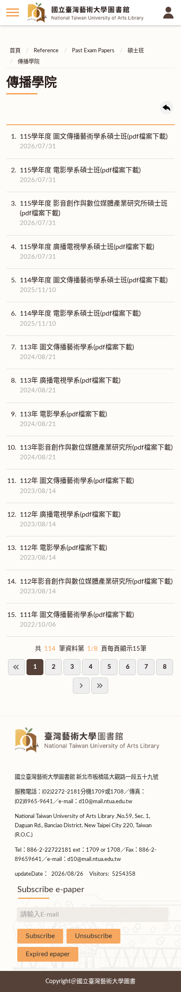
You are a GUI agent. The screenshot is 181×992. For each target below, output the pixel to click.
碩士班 (136, 51)
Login (168, 12)
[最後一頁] (99, 686)
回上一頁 (166, 107)
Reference (46, 51)
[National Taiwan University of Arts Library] (90, 13)
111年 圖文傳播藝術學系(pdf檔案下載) (70, 619)
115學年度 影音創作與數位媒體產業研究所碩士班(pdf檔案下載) (89, 213)
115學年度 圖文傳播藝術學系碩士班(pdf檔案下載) (89, 141)
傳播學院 (29, 61)
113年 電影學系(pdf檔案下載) (59, 419)
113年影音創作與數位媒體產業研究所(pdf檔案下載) (90, 452)
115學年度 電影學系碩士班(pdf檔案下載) (76, 175)
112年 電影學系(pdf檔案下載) (57, 552)
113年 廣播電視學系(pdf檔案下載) (65, 385)
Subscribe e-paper (50, 889)
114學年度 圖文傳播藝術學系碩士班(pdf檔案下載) (89, 285)
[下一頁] (81, 686)
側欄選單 (12, 12)
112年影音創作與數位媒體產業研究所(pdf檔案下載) (90, 586)
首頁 (15, 51)
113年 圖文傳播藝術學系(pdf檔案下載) (72, 352)
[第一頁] (16, 667)
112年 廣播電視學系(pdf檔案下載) (63, 519)
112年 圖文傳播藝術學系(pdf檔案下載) (70, 485)
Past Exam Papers (93, 51)
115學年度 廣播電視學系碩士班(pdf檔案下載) (82, 252)
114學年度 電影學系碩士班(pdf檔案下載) (76, 318)
